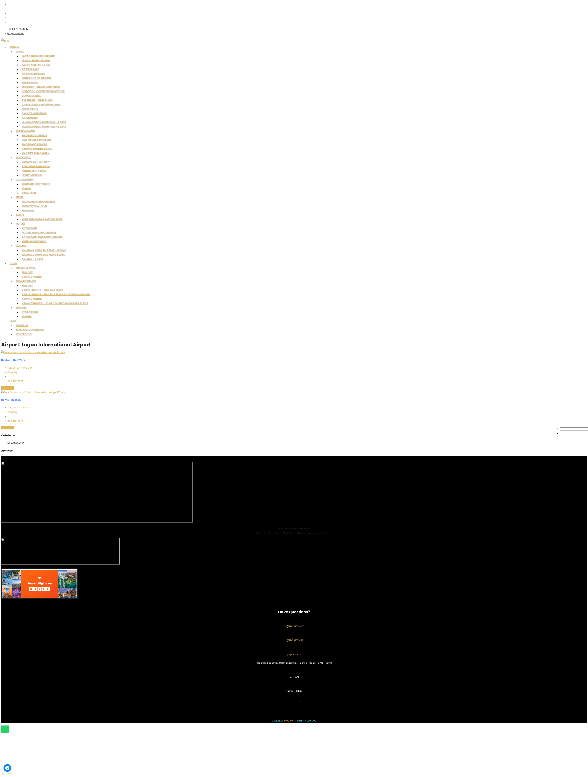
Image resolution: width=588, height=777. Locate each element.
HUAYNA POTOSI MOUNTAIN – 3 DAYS (44, 126)
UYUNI (13, 263)
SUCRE (20, 197)
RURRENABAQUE (25, 131)
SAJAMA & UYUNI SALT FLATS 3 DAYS (43, 254)
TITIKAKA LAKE (30, 69)
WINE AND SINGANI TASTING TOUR (42, 219)
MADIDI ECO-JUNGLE (34, 135)
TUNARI (26, 188)
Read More (7, 388)
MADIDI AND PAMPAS (34, 144)
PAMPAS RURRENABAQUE (37, 149)
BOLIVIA (14, 47)
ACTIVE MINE (29, 228)
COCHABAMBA (24, 179)
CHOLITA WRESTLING (34, 113)
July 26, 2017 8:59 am (19, 407)
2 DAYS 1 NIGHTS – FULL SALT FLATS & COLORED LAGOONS (56, 294)
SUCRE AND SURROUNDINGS (38, 201)
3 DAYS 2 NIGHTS (32, 277)
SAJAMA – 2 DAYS (32, 259)
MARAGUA (28, 210)
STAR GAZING (30, 312)
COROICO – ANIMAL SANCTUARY (41, 87)
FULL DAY (27, 272)
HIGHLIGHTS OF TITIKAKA (36, 78)
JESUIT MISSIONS (32, 175)
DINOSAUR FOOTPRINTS (36, 184)
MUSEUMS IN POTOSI (34, 241)
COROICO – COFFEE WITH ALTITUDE (43, 91)
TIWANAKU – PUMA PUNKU (37, 100)
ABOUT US (22, 325)
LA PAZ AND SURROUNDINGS (38, 56)
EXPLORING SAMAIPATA (36, 166)
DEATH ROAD (30, 82)
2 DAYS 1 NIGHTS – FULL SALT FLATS (42, 290)
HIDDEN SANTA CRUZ (34, 171)
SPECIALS (21, 307)
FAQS (13, 321)
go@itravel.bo (15, 33)
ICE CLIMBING (30, 118)
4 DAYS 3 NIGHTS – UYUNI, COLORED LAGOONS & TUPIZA (55, 303)
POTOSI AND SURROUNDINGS (39, 232)
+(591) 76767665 (17, 29)
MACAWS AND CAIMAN (35, 153)
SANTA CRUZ (23, 157)
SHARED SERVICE (26, 268)
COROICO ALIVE (31, 96)
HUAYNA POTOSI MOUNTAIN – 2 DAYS (44, 122)
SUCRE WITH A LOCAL (34, 206)
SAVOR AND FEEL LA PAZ (36, 65)
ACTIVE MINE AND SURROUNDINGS (42, 237)
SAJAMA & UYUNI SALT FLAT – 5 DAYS (44, 250)
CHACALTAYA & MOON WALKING (41, 104)
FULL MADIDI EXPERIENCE (36, 140)
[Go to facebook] (7, 768)
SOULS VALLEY (30, 109)
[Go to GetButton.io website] (7, 774)
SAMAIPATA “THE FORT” (36, 162)
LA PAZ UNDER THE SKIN (36, 60)
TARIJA (20, 215)
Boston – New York (13, 360)
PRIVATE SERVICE (26, 281)
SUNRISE (27, 316)
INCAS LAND (29, 193)
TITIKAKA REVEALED (33, 73)
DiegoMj (12, 372)
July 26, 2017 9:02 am (19, 367)
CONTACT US (24, 334)
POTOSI (20, 224)
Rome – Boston (11, 400)
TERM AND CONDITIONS (30, 329)
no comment (15, 381)
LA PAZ (20, 51)
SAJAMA (21, 246)
